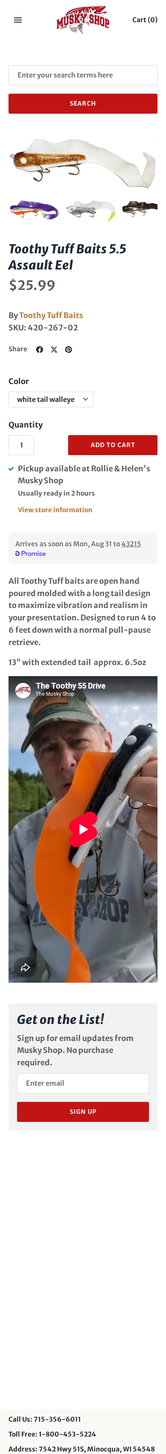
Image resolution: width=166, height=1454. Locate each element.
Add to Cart (113, 445)
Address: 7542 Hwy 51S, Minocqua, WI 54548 (82, 1449)
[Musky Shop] (83, 20)
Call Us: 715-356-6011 (45, 1419)
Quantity (26, 425)
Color (19, 381)
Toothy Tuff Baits (51, 315)
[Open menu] (18, 20)
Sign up (83, 1112)
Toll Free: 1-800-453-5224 (52, 1434)
